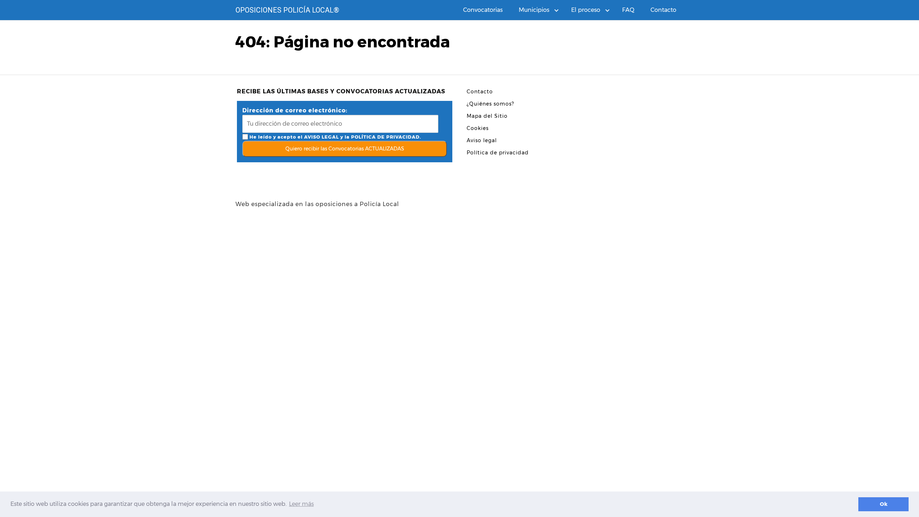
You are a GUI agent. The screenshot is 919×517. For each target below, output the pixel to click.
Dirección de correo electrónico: (294, 110)
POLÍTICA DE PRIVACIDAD (385, 137)
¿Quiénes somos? (490, 104)
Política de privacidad (498, 152)
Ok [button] (883, 504)
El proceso (585, 9)
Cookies (478, 128)
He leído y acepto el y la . (334, 137)
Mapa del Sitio (487, 116)
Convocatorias (483, 9)
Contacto (663, 9)
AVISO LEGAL (321, 137)
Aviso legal (482, 140)
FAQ (628, 9)
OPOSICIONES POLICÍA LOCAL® (287, 10)
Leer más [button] (301, 503)
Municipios (534, 9)
